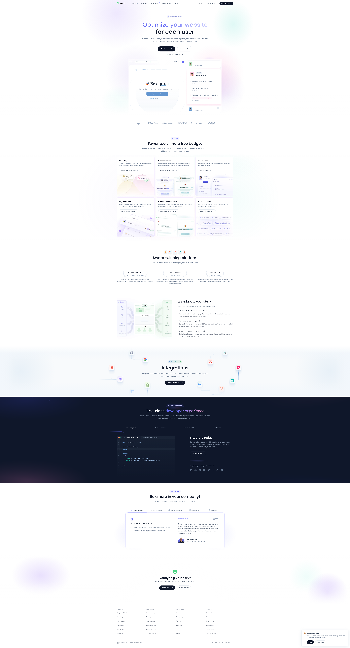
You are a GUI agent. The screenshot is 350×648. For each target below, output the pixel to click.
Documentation (180, 624)
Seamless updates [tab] (189, 439)
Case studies (210, 636)
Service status (210, 624)
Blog (177, 640)
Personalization (121, 632)
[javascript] (191, 481)
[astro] (217, 481)
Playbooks (179, 632)
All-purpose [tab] (218, 439)
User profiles (120, 640)
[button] (204, 86)
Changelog (179, 628)
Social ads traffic (151, 644)
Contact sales (210, 632)
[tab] (131, 448)
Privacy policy (210, 640)
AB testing (120, 628)
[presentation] (204, 64)
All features (120, 644)
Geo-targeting (150, 632)
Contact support (210, 628)
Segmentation (121, 636)
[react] (195, 481)
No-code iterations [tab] (160, 439)
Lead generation (151, 628)
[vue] (209, 481)
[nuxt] (213, 481)
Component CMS (122, 624)
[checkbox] (183, 62)
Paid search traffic (151, 640)
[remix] (204, 481)
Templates (179, 636)
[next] (200, 481)
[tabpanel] (146, 467)
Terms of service (211, 644)
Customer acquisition (152, 624)
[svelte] (222, 481)
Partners (178, 644)
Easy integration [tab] (131, 439)
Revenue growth (151, 636)
